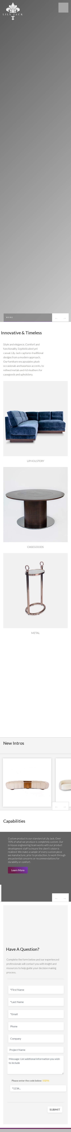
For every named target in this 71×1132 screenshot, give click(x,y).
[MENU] (63, 8)
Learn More (17, 870)
